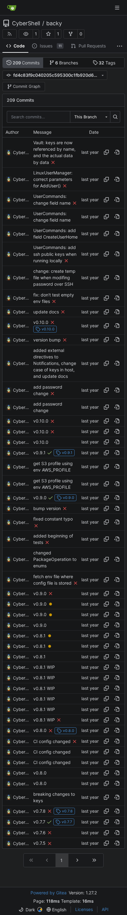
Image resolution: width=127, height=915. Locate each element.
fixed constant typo (53, 518)
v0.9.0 (40, 497)
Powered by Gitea (49, 892)
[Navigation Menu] (118, 7)
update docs (46, 311)
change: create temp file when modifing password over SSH (54, 277)
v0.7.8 (39, 811)
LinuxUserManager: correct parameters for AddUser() (52, 179)
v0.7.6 (39, 832)
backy (54, 23)
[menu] (30, 909)
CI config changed (52, 741)
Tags (107, 62)
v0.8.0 (40, 730)
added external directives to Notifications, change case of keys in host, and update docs (54, 363)
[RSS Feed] (9, 34)
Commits (26, 62)
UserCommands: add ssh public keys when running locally (54, 254)
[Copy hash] (106, 152)
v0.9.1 (39, 452)
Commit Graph (26, 86)
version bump (47, 339)
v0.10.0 (40, 322)
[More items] (120, 46)
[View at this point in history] (116, 152)
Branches (66, 62)
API (105, 909)
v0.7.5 (39, 843)
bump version (47, 508)
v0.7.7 (39, 821)
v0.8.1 (39, 635)
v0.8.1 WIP (44, 667)
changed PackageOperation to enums (54, 559)
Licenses (84, 909)
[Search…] (115, 117)
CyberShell (26, 23)
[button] (26, 34)
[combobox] (90, 117)
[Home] (11, 7)
